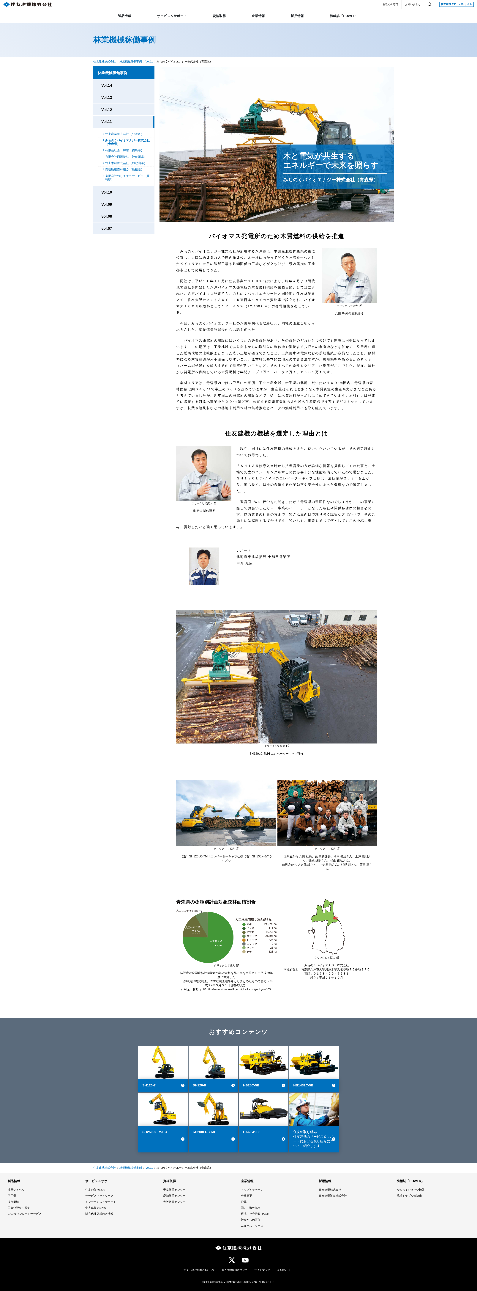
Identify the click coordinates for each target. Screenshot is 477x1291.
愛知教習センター (174, 1195)
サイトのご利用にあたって (199, 1270)
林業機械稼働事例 (124, 39)
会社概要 (246, 1195)
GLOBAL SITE (285, 1270)
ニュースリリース (252, 1225)
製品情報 (14, 1181)
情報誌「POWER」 (410, 1181)
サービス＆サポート (99, 1181)
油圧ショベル (16, 1189)
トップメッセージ (252, 1189)
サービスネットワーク (99, 1195)
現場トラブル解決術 (409, 1195)
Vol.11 (149, 61)
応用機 (12, 1195)
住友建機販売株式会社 (333, 1195)
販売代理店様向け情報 (99, 1213)
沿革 (244, 1201)
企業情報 (247, 1181)
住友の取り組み (95, 1189)
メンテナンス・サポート (100, 1201)
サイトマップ (262, 1270)
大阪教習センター (174, 1201)
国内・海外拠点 (250, 1207)
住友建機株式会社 (104, 61)
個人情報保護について (235, 1270)
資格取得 (169, 1181)
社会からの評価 (250, 1219)
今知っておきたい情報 (411, 1189)
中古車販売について (97, 1207)
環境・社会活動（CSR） (256, 1213)
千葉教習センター (174, 1189)
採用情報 (325, 1181)
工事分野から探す (19, 1207)
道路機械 (13, 1201)
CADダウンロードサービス (25, 1213)
